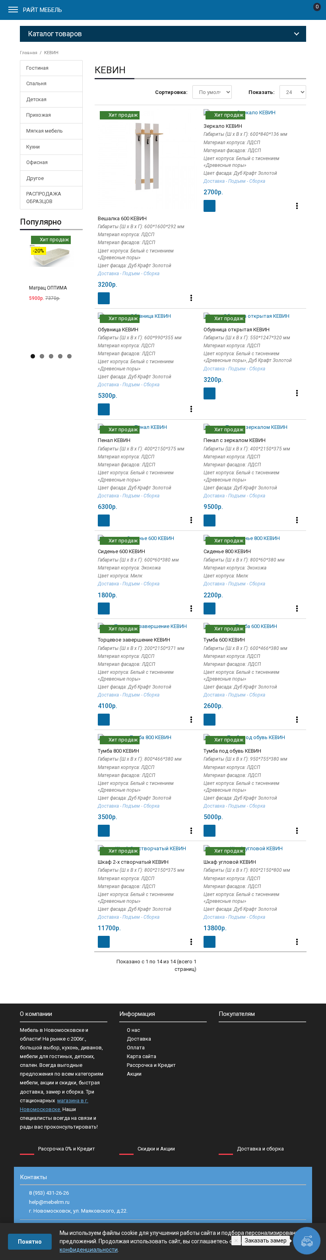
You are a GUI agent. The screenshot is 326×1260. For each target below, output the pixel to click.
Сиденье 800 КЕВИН (227, 551)
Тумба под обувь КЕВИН (232, 751)
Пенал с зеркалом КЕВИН (235, 440)
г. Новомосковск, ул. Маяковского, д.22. (78, 1211)
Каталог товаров (55, 33)
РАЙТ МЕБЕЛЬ (42, 10)
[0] (311, 11)
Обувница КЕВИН (118, 330)
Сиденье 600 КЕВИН (121, 551)
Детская (36, 99)
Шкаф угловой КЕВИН (230, 862)
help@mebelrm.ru (49, 1202)
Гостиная (37, 68)
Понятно (30, 1241)
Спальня (36, 83)
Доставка (139, 1039)
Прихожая (38, 115)
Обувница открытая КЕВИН (237, 330)
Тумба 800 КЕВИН (118, 751)
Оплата (136, 1048)
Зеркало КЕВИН (223, 126)
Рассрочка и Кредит (151, 1065)
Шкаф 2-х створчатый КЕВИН (133, 862)
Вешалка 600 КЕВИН (122, 218)
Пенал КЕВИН (114, 440)
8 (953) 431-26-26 (49, 1193)
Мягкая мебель (44, 131)
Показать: (261, 92)
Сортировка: (171, 92)
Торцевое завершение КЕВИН (134, 640)
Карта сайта (141, 1056)
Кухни (33, 147)
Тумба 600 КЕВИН (224, 640)
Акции (134, 1074)
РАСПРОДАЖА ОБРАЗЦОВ (43, 197)
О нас (133, 1030)
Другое (35, 178)
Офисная (37, 162)
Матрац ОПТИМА (48, 288)
